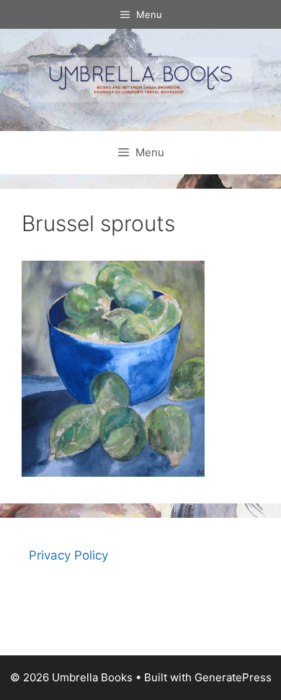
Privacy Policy (68, 555)
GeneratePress (233, 677)
